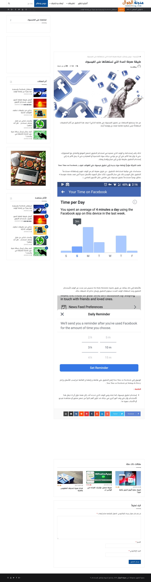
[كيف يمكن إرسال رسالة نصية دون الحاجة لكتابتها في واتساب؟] (40, 135)
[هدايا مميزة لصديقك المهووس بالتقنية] (70, 477)
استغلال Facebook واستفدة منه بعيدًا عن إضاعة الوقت (98, 9)
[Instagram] (26, 9)
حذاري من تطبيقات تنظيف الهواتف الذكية (22, 111)
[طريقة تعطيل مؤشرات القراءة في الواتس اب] (99, 477)
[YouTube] (22, 9)
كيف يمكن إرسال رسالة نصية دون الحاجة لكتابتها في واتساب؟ (21, 134)
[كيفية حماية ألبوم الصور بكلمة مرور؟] (128, 478)
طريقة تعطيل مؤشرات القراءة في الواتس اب (99, 489)
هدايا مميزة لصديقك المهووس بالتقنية (72, 489)
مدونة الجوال (122, 577)
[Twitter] (19, 9)
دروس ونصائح (41, 3)
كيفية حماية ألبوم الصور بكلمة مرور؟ (130, 491)
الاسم (138, 542)
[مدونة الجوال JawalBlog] (133, 3)
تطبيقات (71, 3)
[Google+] (12, 9)
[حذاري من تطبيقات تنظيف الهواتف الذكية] (40, 113)
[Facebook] (15, 9)
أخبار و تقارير (83, 3)
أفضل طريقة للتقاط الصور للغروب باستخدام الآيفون (22, 101)
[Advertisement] (99, 31)
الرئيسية (136, 56)
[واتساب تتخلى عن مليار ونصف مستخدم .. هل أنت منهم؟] (40, 124)
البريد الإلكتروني (135, 550)
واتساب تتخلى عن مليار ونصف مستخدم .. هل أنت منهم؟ (22, 123)
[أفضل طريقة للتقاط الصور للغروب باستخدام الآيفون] (40, 103)
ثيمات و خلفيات (57, 3)
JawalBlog (133, 67)
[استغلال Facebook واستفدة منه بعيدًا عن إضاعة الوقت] (40, 92)
